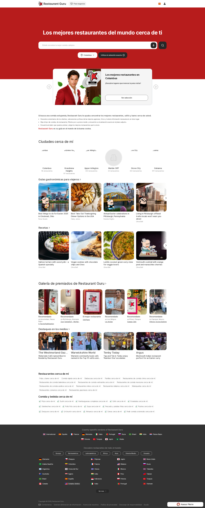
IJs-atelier (109, 322)
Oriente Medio (131, 453)
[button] (49, 87)
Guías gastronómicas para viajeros (58, 179)
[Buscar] (163, 45)
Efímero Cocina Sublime (158, 322)
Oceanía (146, 453)
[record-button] (153, 45)
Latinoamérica (91, 453)
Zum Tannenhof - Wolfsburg (70, 322)
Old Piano (86, 320)
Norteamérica (73, 453)
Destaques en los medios (53, 329)
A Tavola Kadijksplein (46, 324)
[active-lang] (159, 4)
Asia (116, 453)
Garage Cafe (131, 322)
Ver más (101, 491)
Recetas (43, 227)
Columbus (88, 55)
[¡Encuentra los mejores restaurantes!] (52, 3)
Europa (58, 453)
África (105, 453)
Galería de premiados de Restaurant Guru (71, 283)
